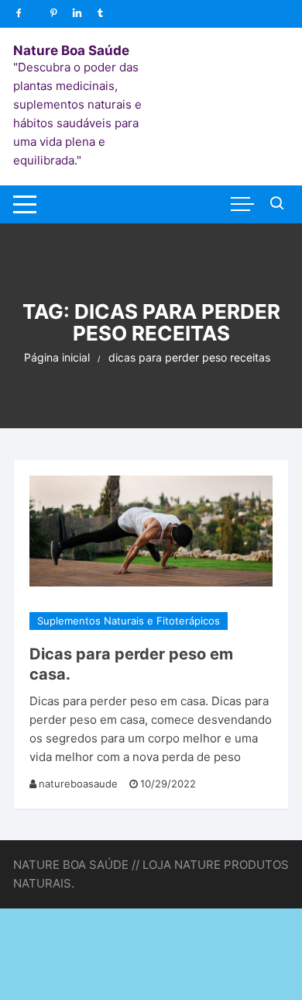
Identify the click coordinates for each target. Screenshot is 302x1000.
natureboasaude (78, 783)
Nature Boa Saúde (71, 50)
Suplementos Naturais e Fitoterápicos (128, 620)
